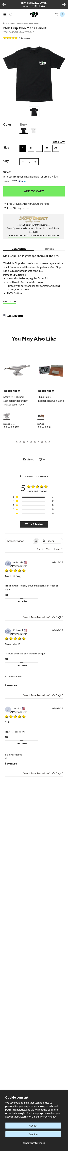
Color (7, 124)
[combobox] (50, 549)
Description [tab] (19, 248)
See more (11, 685)
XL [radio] (47, 148)
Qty (6, 161)
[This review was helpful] (53, 617)
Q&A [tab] (42, 459)
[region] (33, 497)
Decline (33, 1134)
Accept (33, 1125)
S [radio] (22, 148)
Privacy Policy (48, 1116)
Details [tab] (49, 248)
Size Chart (58, 142)
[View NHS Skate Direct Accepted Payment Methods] (34, 6)
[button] (5, 14)
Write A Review (34, 524)
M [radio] (31, 148)
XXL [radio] (56, 148)
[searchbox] (19, 541)
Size (6, 147)
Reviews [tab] (28, 459)
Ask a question (16, 316)
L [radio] (39, 148)
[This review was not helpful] (59, 617)
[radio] (23, 130)
